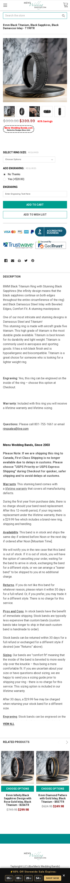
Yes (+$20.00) (16, 179)
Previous (59, 742)
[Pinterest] (33, 261)
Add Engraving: (19, 168)
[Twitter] (26, 261)
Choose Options (17, 788)
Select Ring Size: (21, 152)
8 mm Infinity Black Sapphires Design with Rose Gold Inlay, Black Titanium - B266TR (17, 800)
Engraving (10, 186)
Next (66, 742)
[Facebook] (6, 261)
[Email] (12, 261)
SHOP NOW (52, 878)
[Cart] (65, 5)
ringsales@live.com (16, 428)
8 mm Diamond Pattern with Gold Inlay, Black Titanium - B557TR (52, 798)
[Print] (19, 261)
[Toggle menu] (5, 5)
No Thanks (14, 174)
